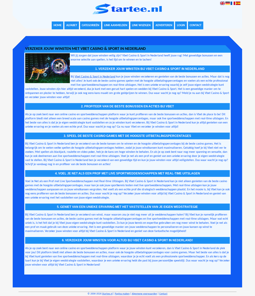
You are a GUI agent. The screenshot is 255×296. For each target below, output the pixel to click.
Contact (195, 25)
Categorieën (90, 25)
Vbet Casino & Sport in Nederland (95, 76)
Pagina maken (122, 293)
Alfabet (71, 25)
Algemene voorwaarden (144, 293)
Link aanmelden (115, 25)
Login (181, 25)
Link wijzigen (141, 25)
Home (58, 25)
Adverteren (164, 25)
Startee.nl (107, 293)
